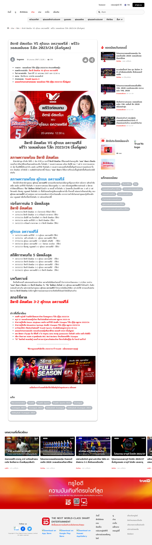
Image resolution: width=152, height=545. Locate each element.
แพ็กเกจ (116, 526)
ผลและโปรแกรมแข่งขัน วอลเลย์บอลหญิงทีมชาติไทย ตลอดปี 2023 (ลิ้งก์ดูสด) (44, 330)
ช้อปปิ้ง (99, 526)
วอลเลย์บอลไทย (108, 194)
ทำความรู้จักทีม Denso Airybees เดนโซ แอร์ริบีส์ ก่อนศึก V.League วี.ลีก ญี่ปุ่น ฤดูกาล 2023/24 (52, 322)
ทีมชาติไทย (127, 184)
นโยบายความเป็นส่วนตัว (135, 524)
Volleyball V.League (55, 407)
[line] (16, 528)
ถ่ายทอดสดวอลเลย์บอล (111, 199)
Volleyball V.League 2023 (79, 407)
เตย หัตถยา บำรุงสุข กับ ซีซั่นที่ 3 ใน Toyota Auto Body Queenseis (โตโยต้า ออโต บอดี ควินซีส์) (52, 333)
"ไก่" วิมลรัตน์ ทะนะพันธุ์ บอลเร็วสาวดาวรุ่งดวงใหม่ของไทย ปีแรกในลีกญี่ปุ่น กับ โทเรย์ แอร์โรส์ (50, 339)
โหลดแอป (102, 5)
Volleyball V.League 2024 (23, 412)
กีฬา (17, 28)
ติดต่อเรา (130, 533)
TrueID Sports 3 (32, 79)
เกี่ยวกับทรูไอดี (132, 515)
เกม (39, 12)
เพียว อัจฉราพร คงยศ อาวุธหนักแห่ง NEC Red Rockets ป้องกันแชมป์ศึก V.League (46, 336)
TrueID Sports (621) (62, 402)
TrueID (15, 5)
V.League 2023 (18, 407)
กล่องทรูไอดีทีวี (102, 530)
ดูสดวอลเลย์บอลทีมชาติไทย (113, 204)
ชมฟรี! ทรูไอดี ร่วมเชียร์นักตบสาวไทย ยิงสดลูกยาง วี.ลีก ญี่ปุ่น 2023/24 (42, 316)
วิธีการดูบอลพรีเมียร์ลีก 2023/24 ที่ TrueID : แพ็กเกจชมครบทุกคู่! (53, 348)
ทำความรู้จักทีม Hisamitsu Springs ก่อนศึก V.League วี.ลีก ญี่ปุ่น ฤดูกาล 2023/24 (47, 325)
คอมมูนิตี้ (116, 530)
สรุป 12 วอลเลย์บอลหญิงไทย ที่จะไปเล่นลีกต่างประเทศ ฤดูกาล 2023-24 (42, 319)
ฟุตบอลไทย (79, 19)
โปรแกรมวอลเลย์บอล (110, 184)
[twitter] (29, 528)
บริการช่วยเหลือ (133, 529)
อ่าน (32, 12)
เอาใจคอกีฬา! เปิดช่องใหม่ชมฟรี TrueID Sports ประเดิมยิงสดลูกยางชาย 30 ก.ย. (46, 327)
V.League (78, 402)
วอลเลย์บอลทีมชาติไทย (111, 189)
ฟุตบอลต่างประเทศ (95, 19)
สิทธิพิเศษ (24, 12)
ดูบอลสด (67, 19)
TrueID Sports (43, 402)
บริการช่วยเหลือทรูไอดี (103, 536)
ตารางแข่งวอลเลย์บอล (133, 189)
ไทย (135, 184)
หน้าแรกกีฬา (34, 19)
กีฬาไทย (110, 19)
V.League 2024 (36, 407)
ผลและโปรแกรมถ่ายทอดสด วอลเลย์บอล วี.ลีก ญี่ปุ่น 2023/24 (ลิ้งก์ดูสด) (43, 81)
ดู (15, 12)
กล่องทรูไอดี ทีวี (116, 5)
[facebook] (23, 528)
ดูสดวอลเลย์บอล (125, 194)
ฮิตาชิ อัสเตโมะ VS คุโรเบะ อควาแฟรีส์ (43, 70)
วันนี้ (9, 12)
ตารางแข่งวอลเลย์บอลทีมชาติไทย (115, 209)
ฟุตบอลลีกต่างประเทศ (51, 19)
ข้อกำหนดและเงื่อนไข (134, 520)
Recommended (18, 402)
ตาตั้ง (47, 12)
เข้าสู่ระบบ (138, 5)
